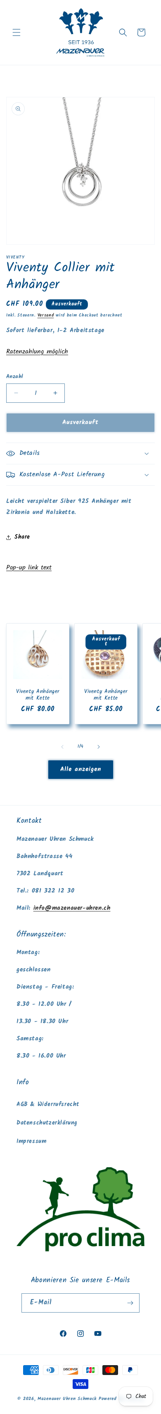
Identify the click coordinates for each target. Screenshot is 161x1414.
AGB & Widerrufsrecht (48, 1104)
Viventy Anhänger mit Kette (37, 695)
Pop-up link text (29, 567)
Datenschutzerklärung (47, 1122)
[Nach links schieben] (62, 747)
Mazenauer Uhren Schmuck (67, 1399)
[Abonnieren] (130, 1303)
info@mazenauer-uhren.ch (72, 908)
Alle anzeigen (80, 769)
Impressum (31, 1141)
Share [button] (22, 537)
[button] (16, 32)
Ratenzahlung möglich (37, 352)
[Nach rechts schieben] (99, 747)
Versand (46, 315)
